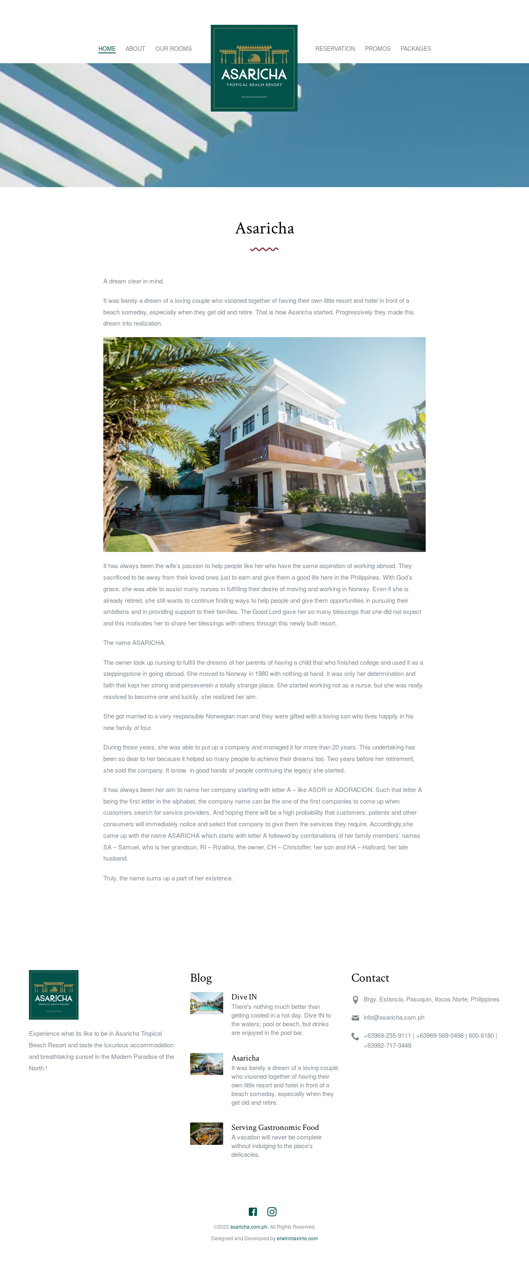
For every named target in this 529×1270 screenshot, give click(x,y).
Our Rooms (173, 48)
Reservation (335, 48)
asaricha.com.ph (248, 1226)
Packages (415, 48)
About (135, 48)
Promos (378, 48)
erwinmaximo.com (297, 1237)
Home (107, 48)
